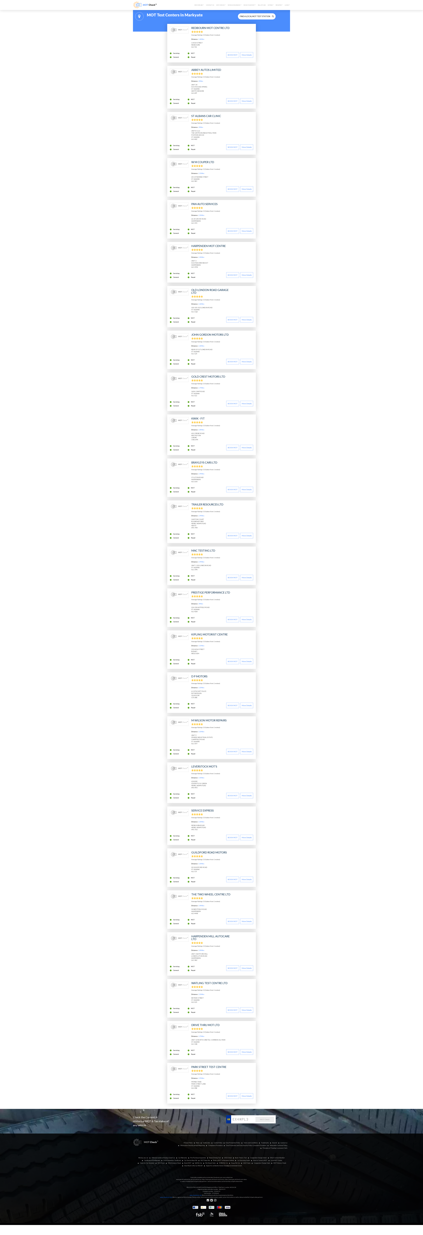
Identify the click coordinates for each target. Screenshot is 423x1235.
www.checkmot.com (196, 1195)
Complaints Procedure (215, 1145)
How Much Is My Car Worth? (193, 1166)
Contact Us (210, 5)
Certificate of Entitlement (152, 1160)
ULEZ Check (228, 1158)
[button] (199, 5)
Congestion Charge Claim (262, 1163)
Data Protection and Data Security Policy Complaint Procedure (246, 1145)
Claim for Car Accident (147, 1163)
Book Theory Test (241, 1158)
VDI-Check (161, 1163)
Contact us (283, 1143)
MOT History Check (279, 1163)
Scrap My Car (235, 1163)
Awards (274, 1143)
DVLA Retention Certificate (172, 1160)
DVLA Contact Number (277, 1158)
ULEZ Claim (246, 1163)
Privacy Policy (188, 1143)
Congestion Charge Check (258, 1158)
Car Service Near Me (190, 1160)
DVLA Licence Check (174, 1163)
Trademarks (265, 1143)
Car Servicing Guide (243, 1160)
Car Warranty (182, 1158)
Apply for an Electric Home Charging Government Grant (224, 1166)
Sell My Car (262, 5)
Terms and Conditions (251, 1143)
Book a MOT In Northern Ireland (223, 1160)
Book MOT (187, 1163)
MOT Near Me (205, 1160)
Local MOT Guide (276, 1160)
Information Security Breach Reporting (192, 1145)
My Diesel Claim (210, 1163)
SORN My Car (223, 1163)
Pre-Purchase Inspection (198, 1158)
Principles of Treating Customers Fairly (275, 1148)
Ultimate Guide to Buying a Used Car (163, 1158)
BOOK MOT (233, 55)
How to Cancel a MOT (260, 1160)
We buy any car (143, 1158)
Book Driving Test (215, 1158)
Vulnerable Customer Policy (278, 1145)
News (197, 1143)
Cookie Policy (218, 1143)
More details (247, 55)
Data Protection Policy (233, 1143)
